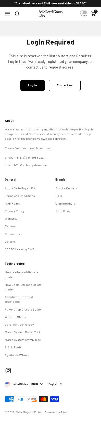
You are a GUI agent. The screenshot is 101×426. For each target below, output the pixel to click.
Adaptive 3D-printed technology (19, 299)
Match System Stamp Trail (23, 339)
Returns (10, 226)
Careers (10, 241)
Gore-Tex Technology (19, 324)
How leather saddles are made (21, 274)
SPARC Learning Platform (22, 249)
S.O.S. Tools (13, 347)
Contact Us (12, 234)
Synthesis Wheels (17, 355)
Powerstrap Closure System (24, 309)
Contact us (65, 85)
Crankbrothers (65, 203)
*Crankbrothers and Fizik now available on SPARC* (50, 3)
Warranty (11, 218)
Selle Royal (63, 211)
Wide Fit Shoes (15, 317)
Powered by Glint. (56, 412)
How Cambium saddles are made (23, 287)
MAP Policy (12, 203)
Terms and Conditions (20, 195)
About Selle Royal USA (20, 188)
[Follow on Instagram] (8, 370)
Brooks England (66, 188)
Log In (32, 85)
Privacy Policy (15, 211)
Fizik (58, 195)
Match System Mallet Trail (22, 332)
